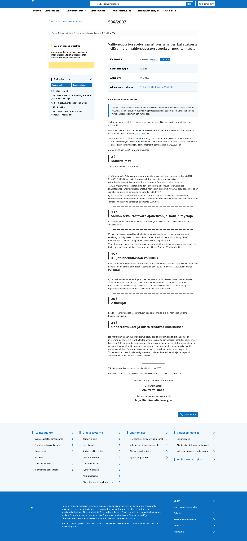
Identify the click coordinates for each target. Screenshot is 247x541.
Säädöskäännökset (44, 463)
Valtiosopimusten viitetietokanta (192, 451)
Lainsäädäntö (52, 10)
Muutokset (40, 451)
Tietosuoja (179, 531)
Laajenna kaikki (79, 85)
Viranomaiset (98, 10)
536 (113, 33)
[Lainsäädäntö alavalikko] (61, 11)
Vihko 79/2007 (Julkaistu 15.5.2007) (157, 87)
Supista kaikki (57, 85)
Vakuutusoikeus (90, 475)
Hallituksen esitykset (149, 10)
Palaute (177, 513)
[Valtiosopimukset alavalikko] (133, 11)
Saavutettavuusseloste (185, 519)
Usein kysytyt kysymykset (186, 507)
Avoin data (170, 10)
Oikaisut (39, 457)
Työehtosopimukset (139, 457)
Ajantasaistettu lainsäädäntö (49, 438)
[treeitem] (71, 91)
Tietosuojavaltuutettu (140, 451)
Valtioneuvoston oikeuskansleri (145, 445)
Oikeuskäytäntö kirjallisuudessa (98, 482)
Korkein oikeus (90, 438)
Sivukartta (179, 525)
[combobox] (138, 3)
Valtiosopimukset (121, 10)
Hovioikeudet (89, 445)
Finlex (54, 33)
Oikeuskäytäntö (75, 10)
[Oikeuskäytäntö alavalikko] (86, 11)
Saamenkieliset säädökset (47, 469)
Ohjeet (177, 500)
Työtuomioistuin (91, 469)
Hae (189, 3)
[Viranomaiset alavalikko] (107, 11)
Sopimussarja (183, 438)
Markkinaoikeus (90, 463)
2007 (106, 33)
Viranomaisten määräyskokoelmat (146, 438)
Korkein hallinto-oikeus (94, 451)
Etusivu (37, 10)
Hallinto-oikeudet (91, 457)
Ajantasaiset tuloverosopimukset (193, 445)
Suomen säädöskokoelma (66, 21)
